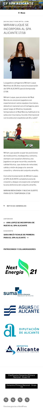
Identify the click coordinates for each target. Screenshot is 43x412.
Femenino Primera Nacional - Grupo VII (22, 386)
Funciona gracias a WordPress (15, 406)
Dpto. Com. (24, 21)
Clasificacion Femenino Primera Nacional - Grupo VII (21, 376)
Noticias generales (17, 206)
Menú (23, 13)
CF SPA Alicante (19, 3)
